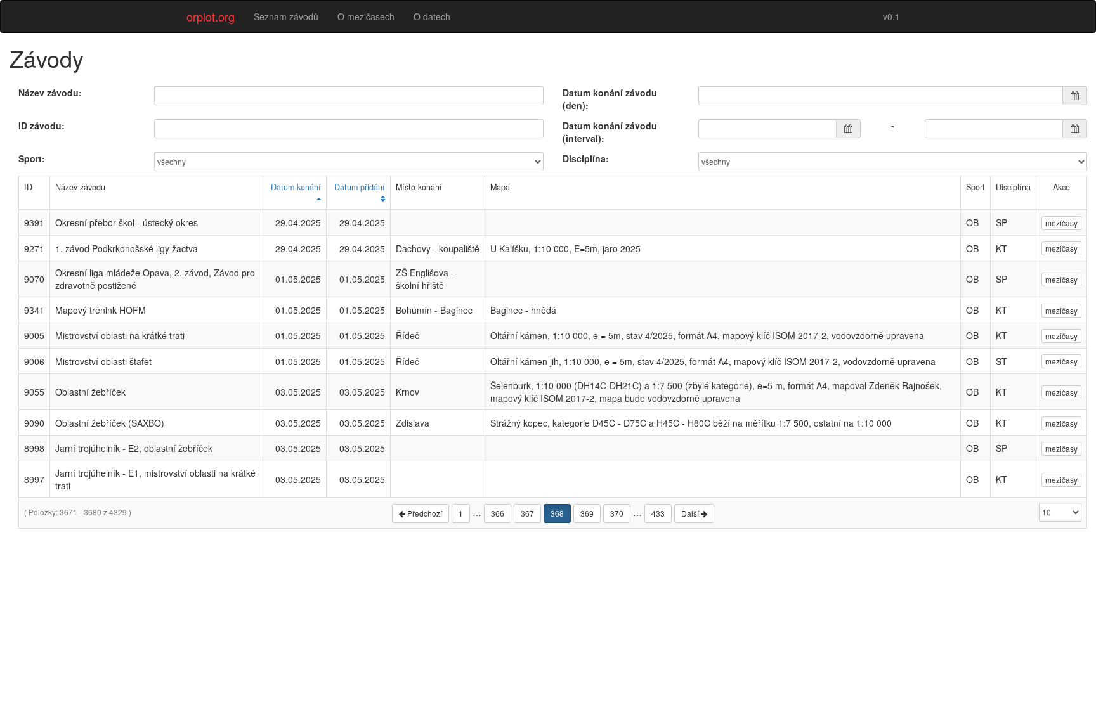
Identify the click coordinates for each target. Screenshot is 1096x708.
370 (616, 513)
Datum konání (296, 187)
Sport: (31, 158)
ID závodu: (41, 125)
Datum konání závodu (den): (610, 99)
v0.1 (891, 16)
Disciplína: (586, 158)
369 (587, 513)
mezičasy (1061, 222)
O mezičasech (366, 16)
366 (497, 513)
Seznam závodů (286, 16)
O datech (432, 16)
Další (691, 513)
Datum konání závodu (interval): (610, 132)
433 (658, 513)
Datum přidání (359, 187)
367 (527, 513)
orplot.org (210, 16)
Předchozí (423, 513)
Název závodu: (50, 92)
